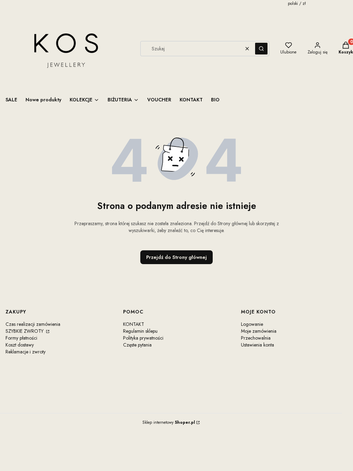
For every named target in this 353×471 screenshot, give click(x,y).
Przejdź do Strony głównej (176, 257)
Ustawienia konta (257, 344)
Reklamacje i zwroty (26, 351)
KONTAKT (133, 324)
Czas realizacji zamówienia (33, 324)
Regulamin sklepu (140, 331)
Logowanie (252, 324)
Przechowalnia (256, 337)
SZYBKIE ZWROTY (25, 331)
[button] (261, 48)
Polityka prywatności (143, 337)
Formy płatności (21, 337)
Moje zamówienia (258, 331)
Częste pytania (137, 344)
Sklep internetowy (168, 422)
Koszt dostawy (20, 344)
